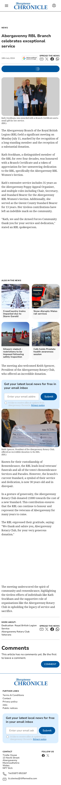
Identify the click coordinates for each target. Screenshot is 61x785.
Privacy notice (38, 405)
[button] (6, 6)
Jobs (5, 704)
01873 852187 (19, 773)
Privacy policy (10, 701)
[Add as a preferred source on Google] (29, 58)
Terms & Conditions (13, 695)
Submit (48, 396)
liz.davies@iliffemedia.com (22, 778)
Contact (7, 698)
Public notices (10, 708)
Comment (50, 664)
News (4, 27)
